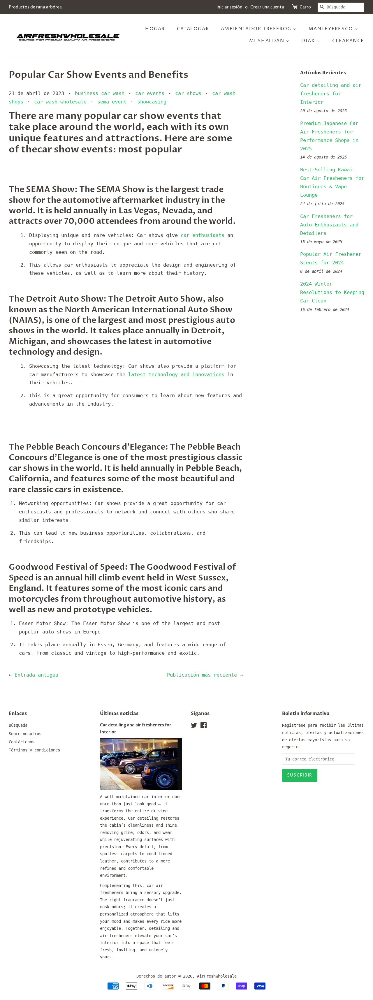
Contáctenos (21, 742)
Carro (305, 7)
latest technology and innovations (174, 374)
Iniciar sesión (229, 7)
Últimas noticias (119, 713)
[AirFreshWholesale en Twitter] (194, 726)
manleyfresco (332, 29)
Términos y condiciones (34, 750)
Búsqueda (18, 725)
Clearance (348, 41)
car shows (188, 93)
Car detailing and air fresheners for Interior (330, 93)
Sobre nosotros (25, 733)
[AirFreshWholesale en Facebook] (203, 726)
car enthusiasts (202, 235)
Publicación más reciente (202, 675)
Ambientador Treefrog (257, 29)
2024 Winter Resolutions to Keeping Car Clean (332, 292)
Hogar (155, 29)
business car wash (99, 93)
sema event (111, 102)
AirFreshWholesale (217, 976)
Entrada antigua (36, 675)
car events (149, 93)
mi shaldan (267, 41)
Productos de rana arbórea (35, 7)
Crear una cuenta (267, 7)
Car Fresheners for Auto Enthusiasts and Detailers (329, 224)
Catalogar (193, 29)
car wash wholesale (60, 102)
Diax (308, 41)
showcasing (151, 102)
